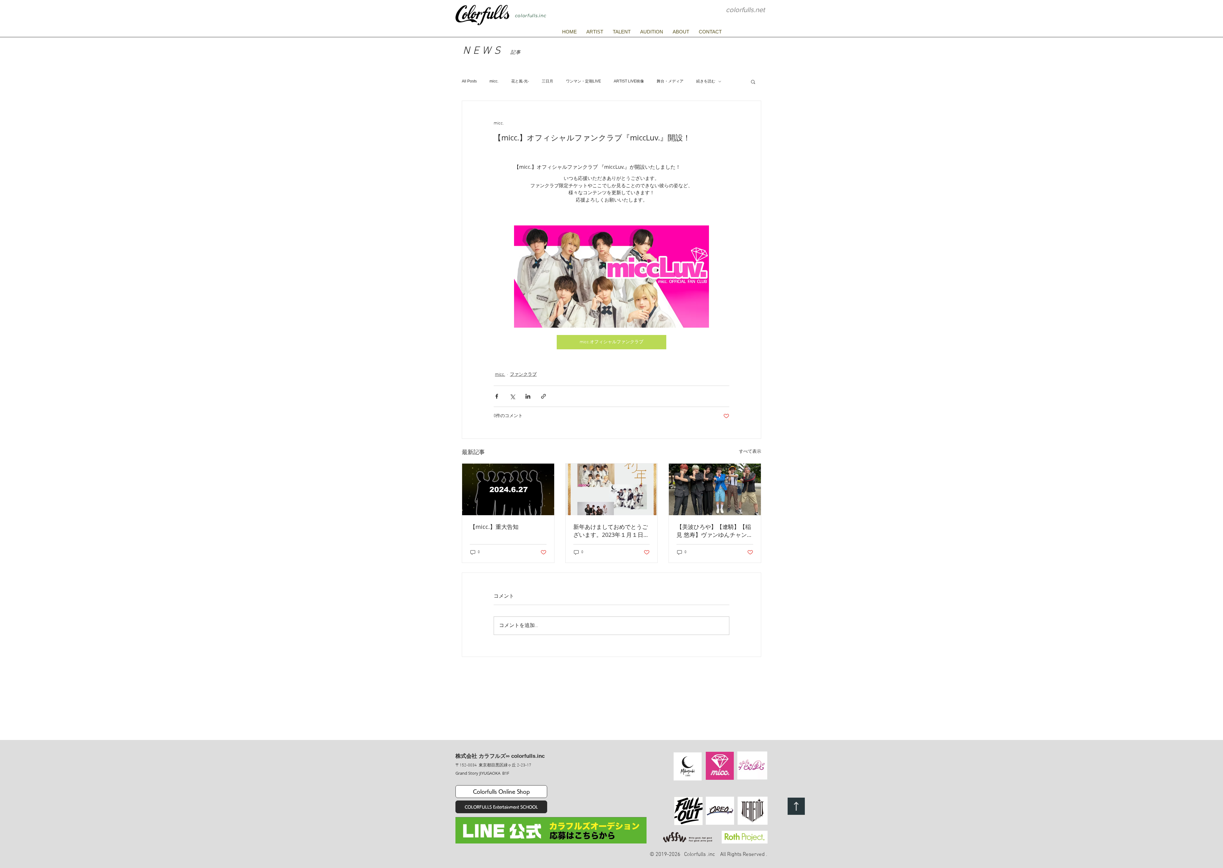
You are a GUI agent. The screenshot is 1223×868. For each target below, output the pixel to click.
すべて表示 (750, 451)
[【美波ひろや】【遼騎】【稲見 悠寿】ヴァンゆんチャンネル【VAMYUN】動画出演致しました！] (715, 489)
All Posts (469, 81)
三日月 (547, 81)
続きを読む (705, 81)
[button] (753, 81)
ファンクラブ (523, 374)
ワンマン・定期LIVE (583, 81)
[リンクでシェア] (543, 396)
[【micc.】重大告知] (508, 489)
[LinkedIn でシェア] (528, 396)
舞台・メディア (670, 81)
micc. (494, 81)
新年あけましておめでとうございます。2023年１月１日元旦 (611, 531)
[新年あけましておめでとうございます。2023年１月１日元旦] (612, 489)
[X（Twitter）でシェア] (512, 396)
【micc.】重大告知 (494, 526)
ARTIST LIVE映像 (629, 81)
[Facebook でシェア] (497, 396)
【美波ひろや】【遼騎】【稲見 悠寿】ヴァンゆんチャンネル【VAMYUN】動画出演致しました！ (714, 531)
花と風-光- (520, 81)
